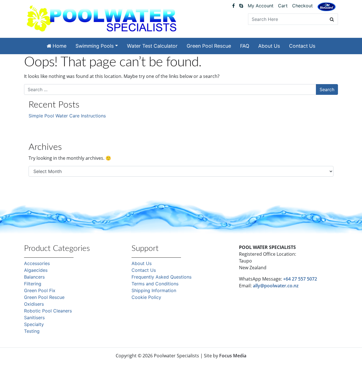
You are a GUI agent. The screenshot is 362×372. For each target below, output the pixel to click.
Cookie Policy (146, 297)
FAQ (244, 46)
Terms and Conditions (155, 283)
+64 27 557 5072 (300, 279)
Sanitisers (34, 317)
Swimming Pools (95, 46)
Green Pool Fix (39, 290)
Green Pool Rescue (209, 46)
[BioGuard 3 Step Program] (326, 7)
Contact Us (302, 46)
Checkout (302, 5)
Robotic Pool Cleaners (48, 311)
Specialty (34, 324)
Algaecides (36, 270)
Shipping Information (154, 290)
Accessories (37, 263)
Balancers (34, 277)
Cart (283, 5)
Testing (32, 331)
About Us (269, 46)
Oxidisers (34, 304)
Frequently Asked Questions (161, 277)
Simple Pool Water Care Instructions (67, 116)
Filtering (32, 283)
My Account (260, 5)
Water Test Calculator (152, 46)
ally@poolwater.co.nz (276, 286)
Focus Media (232, 356)
